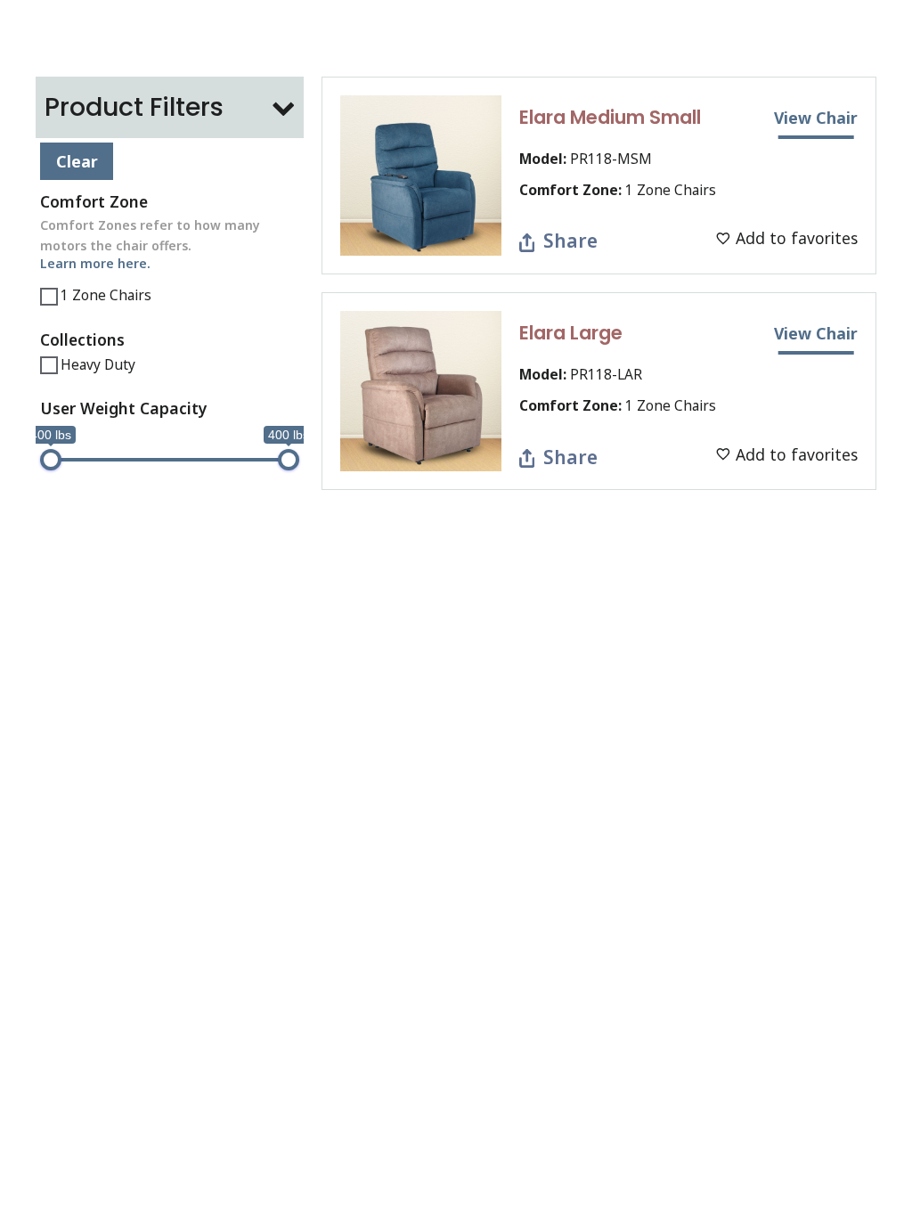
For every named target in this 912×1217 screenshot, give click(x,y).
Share (570, 240)
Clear (77, 161)
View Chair (816, 117)
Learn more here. (95, 263)
